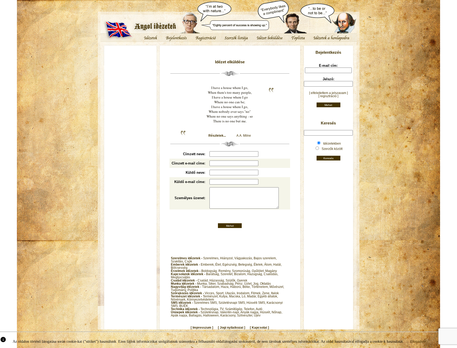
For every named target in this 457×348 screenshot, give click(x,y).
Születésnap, (210, 312)
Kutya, (224, 296)
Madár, (252, 296)
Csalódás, (271, 274)
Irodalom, (244, 293)
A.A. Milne (243, 135)
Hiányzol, (227, 258)
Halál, (277, 264)
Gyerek (242, 280)
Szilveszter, (245, 315)
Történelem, (260, 286)
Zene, (266, 293)
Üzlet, (248, 283)
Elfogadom (418, 341)
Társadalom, (211, 286)
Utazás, (231, 293)
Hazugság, (255, 274)
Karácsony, (228, 315)
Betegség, (246, 264)
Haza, (225, 286)
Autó (259, 309)
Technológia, (210, 309)
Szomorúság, (242, 271)
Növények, (179, 299)
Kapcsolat (259, 327)
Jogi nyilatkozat (231, 327)
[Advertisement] (130, 62)
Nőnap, (277, 312)
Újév (257, 315)
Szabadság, (226, 283)
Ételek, (259, 264)
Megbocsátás (180, 277)
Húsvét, (266, 312)
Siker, (212, 283)
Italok (275, 293)
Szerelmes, (211, 258)
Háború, (236, 286)
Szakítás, (178, 261)
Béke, (247, 286)
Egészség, (230, 264)
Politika (193, 290)
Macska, (235, 296)
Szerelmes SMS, (206, 302)
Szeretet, (227, 274)
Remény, (225, 271)
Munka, (202, 283)
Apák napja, (180, 315)
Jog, (256, 283)
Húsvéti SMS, (256, 302)
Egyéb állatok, (268, 296)
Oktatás (265, 283)
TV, (222, 309)
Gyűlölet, (258, 271)
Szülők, (231, 280)
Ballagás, (196, 315)
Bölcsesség (179, 267)
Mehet (230, 225)
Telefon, (250, 309)
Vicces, (210, 293)
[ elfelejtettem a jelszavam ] (328, 93)
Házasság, (217, 280)
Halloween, (211, 315)
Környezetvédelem (200, 299)
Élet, (218, 264)
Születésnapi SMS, (232, 302)
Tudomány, (179, 290)
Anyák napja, (250, 312)
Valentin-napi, (230, 312)
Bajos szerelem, (265, 258)
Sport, (220, 293)
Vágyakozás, (244, 258)
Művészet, (276, 286)
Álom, (268, 264)
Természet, (211, 296)
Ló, (244, 296)
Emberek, (208, 264)
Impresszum (202, 327)
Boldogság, (209, 271)
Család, (203, 280)
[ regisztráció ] (328, 96)
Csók (188, 261)
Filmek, (256, 293)
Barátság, (213, 274)
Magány (271, 271)
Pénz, (239, 283)
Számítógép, (234, 309)
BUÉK (183, 305)
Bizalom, (240, 274)
